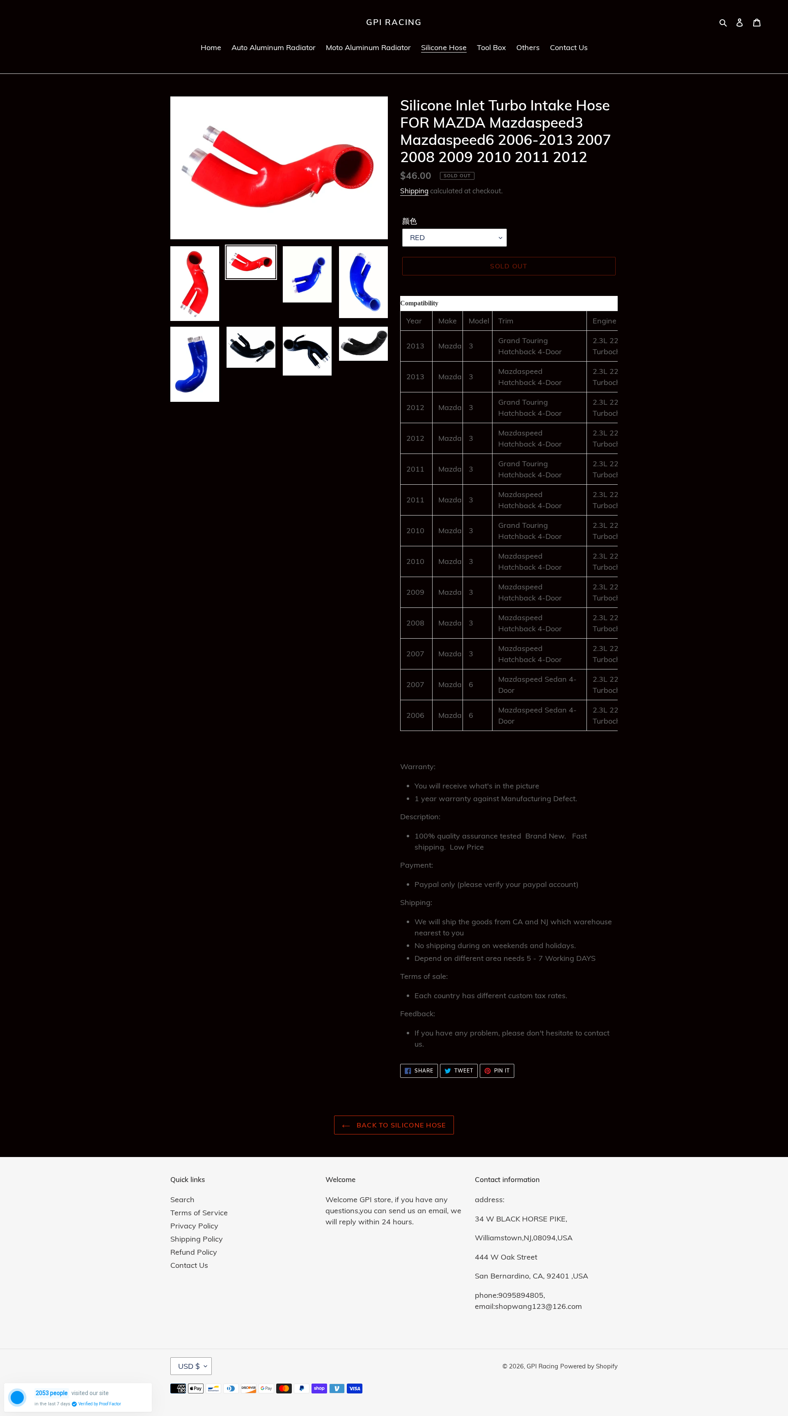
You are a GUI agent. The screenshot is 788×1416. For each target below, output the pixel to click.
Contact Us (189, 1265)
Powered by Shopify (589, 1366)
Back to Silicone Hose (400, 1125)
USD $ (189, 1366)
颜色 (409, 221)
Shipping (414, 190)
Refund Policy (193, 1252)
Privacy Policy (194, 1225)
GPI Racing (394, 22)
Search (182, 1199)
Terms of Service (199, 1212)
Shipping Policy (196, 1239)
